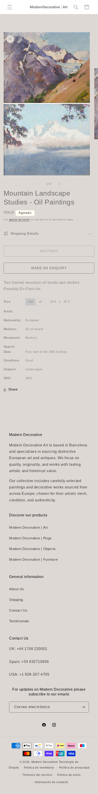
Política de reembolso (39, 767)
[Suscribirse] (83, 707)
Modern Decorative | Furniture (33, 559)
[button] (9, 7)
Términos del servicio (37, 775)
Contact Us (18, 610)
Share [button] (13, 389)
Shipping (16, 600)
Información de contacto (51, 782)
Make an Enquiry (49, 268)
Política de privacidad (74, 767)
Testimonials (19, 621)
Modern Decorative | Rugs (30, 538)
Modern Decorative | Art (28, 527)
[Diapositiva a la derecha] (59, 184)
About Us (16, 589)
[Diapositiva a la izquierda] (39, 184)
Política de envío (69, 775)
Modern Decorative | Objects (32, 549)
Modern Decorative (44, 762)
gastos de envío (19, 219)
